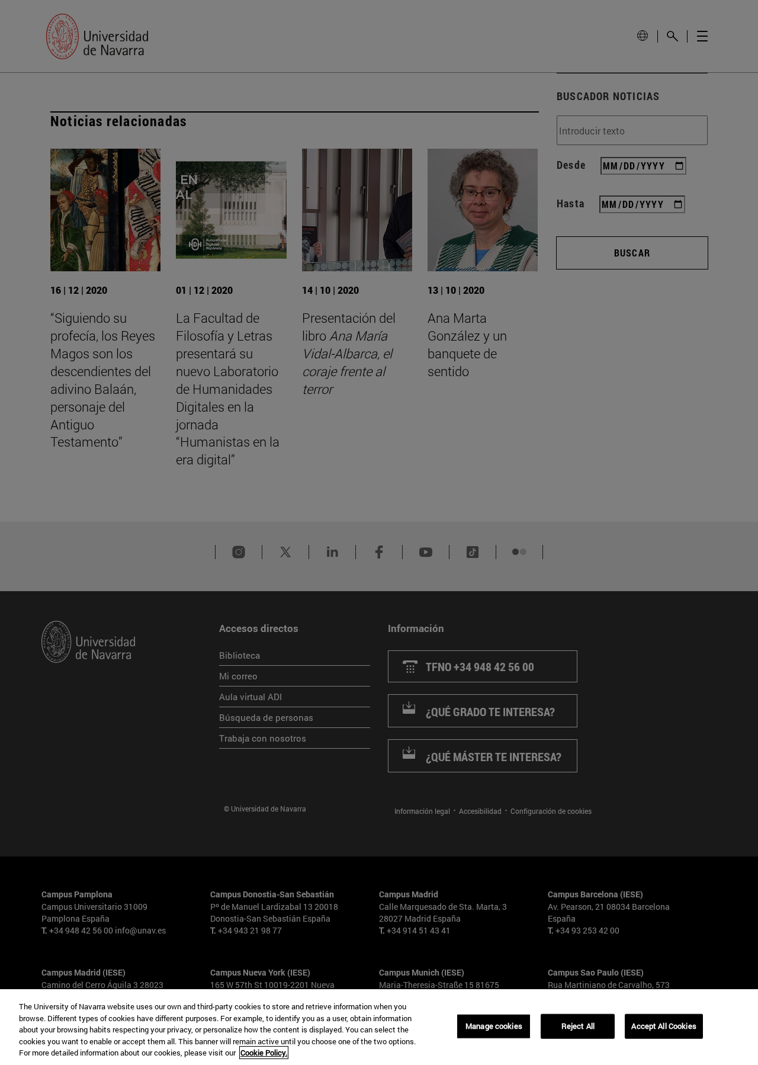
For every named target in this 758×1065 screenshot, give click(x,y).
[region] (379, 1027)
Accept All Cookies (663, 1026)
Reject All (578, 1026)
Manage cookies (493, 1026)
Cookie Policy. (263, 1052)
